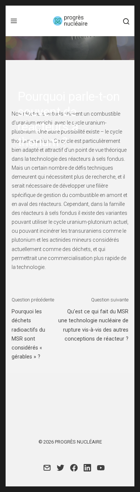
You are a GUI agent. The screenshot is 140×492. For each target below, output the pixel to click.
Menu (14, 21)
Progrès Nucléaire (78, 442)
